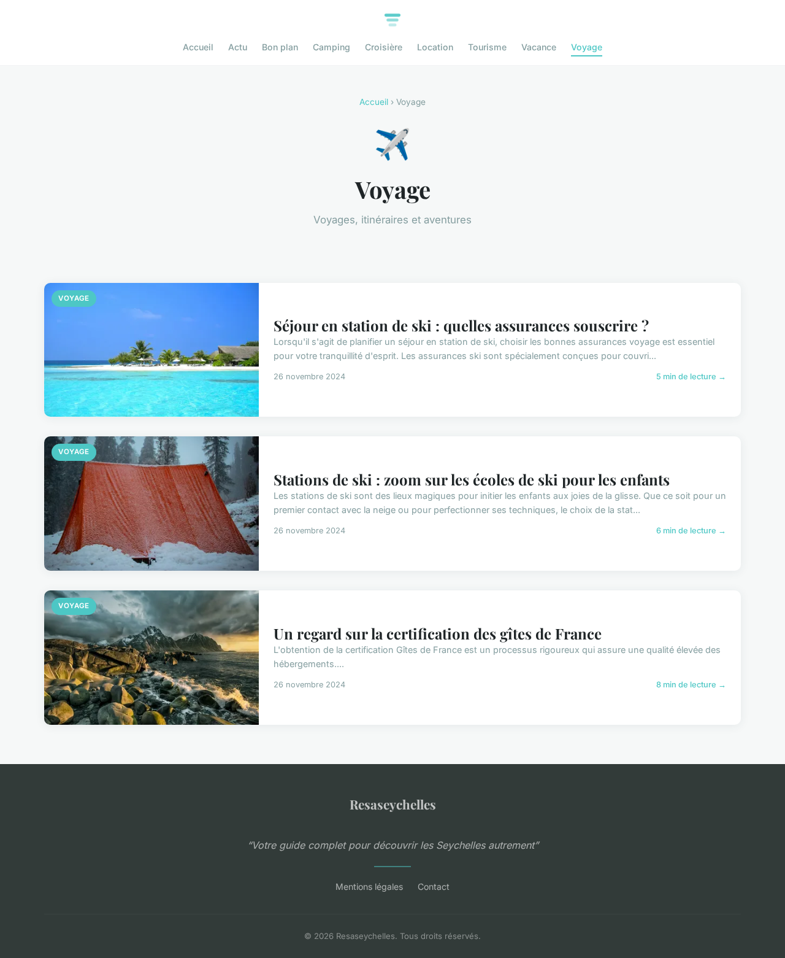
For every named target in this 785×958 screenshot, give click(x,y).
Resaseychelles (393, 804)
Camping (331, 47)
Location (435, 47)
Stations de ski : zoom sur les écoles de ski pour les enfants (472, 479)
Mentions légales (369, 886)
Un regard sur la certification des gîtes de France (438, 633)
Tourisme (487, 47)
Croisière (383, 47)
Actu (237, 47)
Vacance (538, 47)
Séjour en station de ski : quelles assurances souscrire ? (461, 325)
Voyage (586, 47)
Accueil (198, 47)
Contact (434, 886)
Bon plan (280, 47)
